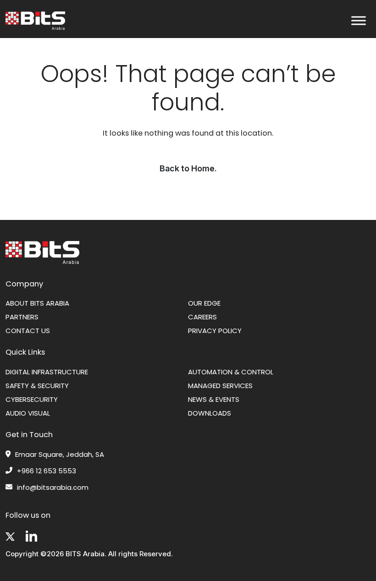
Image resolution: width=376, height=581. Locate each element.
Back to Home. (188, 168)
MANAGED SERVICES (220, 385)
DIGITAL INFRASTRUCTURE (47, 372)
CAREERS (202, 317)
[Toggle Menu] (358, 20)
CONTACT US (28, 330)
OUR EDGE (204, 303)
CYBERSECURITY (32, 399)
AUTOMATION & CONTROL (230, 372)
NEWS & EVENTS (213, 399)
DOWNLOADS (209, 413)
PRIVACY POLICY (215, 330)
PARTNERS (22, 317)
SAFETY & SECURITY (37, 385)
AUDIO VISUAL (28, 413)
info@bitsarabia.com (52, 487)
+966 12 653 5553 (46, 471)
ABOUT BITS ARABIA (37, 303)
